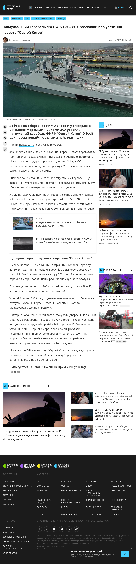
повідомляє (26, 144)
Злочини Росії (94, 507)
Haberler (50, 7)
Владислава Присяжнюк (20, 40)
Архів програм (10, 553)
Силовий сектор (95, 500)
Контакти (8, 527)
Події (39, 481)
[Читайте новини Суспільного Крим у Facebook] (39, 529)
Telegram (74, 367)
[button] (5, 127)
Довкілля (42, 490)
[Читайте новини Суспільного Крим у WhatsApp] (69, 529)
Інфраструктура (119, 490)
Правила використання (16, 541)
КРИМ (6, 19)
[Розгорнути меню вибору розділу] (30, 7)
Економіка (43, 486)
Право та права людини (45, 501)
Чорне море (16, 19)
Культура (8, 499)
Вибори (90, 486)
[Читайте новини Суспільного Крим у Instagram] (46, 529)
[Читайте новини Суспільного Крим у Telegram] (61, 529)
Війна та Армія (69, 514)
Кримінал (91, 481)
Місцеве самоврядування (70, 501)
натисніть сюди (73, 546)
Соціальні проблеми (116, 508)
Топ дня (115, 514)
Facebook (15, 372)
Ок (125, 554)
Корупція (66, 481)
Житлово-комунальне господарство (94, 493)
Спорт (40, 514)
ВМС (27, 19)
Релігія (65, 507)
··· (105, 7)
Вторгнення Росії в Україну (71, 7)
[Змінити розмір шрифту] (130, 40)
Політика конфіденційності (13, 547)
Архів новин (9, 532)
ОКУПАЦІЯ (61, 19)
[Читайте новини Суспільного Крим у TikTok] (76, 529)
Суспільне (84, 543)
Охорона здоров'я (71, 490)
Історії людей (118, 500)
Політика (42, 507)
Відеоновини (93, 514)
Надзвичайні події (121, 486)
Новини (39, 7)
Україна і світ (93, 7)
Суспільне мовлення (14, 537)
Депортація (9, 504)
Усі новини (9, 481)
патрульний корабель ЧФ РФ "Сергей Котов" (45, 133)
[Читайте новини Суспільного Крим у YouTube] (54, 529)
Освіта (65, 486)
